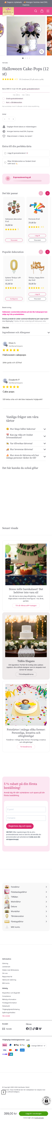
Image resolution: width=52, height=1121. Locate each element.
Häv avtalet (6, 1016)
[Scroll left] (41, 193)
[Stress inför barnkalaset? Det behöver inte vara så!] (26, 564)
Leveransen (6, 967)
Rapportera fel (7, 977)
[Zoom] (41, 51)
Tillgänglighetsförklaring (11, 1009)
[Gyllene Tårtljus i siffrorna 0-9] (14, 274)
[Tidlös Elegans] (26, 636)
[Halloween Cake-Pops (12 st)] (13, 491)
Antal (4, 114)
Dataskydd (6, 1006)
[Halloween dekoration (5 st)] (14, 215)
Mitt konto (6, 983)
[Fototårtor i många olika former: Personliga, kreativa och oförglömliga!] (26, 705)
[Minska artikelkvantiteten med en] (4, 119)
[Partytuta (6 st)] (37, 214)
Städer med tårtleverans (10, 970)
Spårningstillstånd (8, 1012)
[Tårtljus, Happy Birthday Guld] (37, 274)
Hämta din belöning (9, 980)
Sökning (5, 963)
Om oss (5, 973)
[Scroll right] (47, 193)
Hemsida (5, 62)
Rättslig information (9, 999)
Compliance (6, 996)
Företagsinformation (9, 1003)
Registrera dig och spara (20, 826)
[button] (46, 1100)
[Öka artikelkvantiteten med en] (13, 119)
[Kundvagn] (42, 11)
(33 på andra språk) (36, 79)
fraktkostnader (39, 1118)
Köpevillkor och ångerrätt (11, 993)
